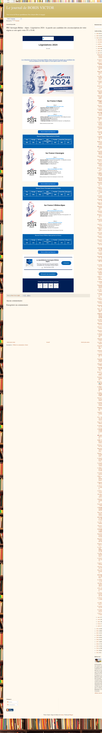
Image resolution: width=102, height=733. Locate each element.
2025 (97, 35)
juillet (99, 50)
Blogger (71, 714)
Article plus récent (11, 342)
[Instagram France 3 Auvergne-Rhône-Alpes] (50, 285)
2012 (97, 652)
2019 (97, 637)
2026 (97, 33)
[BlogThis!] (25, 295)
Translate (17, 21)
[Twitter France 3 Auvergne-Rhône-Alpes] (45, 285)
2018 (97, 639)
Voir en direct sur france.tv (48, 131)
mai (99, 617)
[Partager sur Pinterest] (29, 295)
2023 (97, 628)
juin (99, 53)
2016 (97, 644)
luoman (62, 714)
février (99, 624)
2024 (97, 38)
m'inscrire (66, 263)
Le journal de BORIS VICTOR (30, 7)
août (99, 48)
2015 (97, 646)
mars (99, 621)
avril (99, 619)
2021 (97, 633)
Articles (10, 702)
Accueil (48, 342)
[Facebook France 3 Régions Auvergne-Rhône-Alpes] (40, 285)
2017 (97, 641)
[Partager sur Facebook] (28, 295)
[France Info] (48, 38)
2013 (97, 650)
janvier (99, 626)
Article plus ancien (85, 342)
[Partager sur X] (26, 295)
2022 (97, 631)
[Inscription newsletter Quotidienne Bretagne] (29, 263)
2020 (97, 635)
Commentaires (11, 704)
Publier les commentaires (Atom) (20, 345)
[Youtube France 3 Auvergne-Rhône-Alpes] (56, 285)
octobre (99, 44)
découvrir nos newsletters (48, 274)
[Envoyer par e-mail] (23, 295)
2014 (97, 648)
